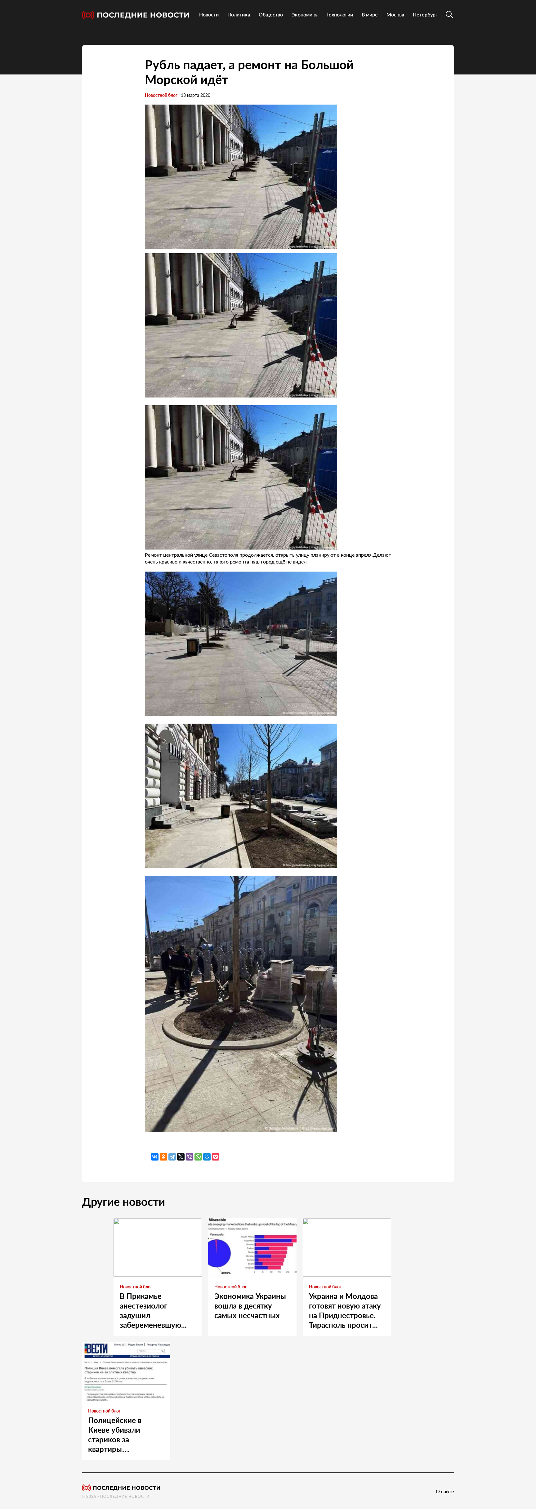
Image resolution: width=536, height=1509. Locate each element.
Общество (271, 14)
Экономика (305, 14)
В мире (370, 14)
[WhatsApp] (198, 1157)
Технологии (339, 14)
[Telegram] (172, 1157)
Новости (209, 14)
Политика (238, 14)
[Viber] (189, 1157)
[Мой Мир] (207, 1157)
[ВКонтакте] (155, 1157)
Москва (395, 14)
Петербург (425, 14)
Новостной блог (161, 95)
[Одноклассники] (163, 1157)
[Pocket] (215, 1157)
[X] (181, 1157)
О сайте (445, 1491)
